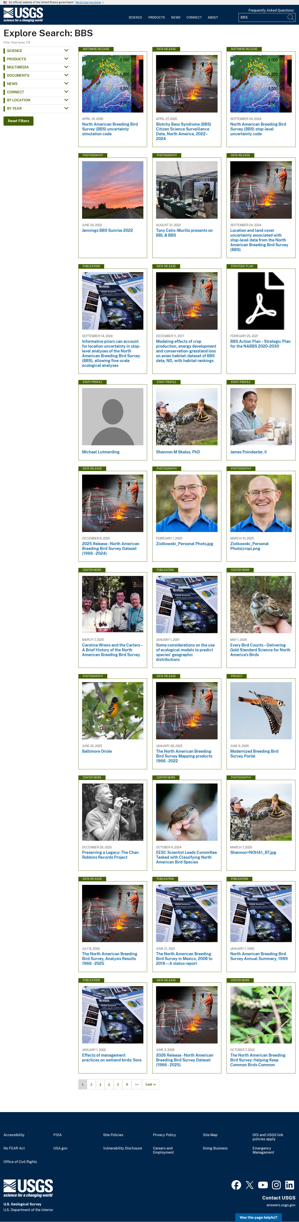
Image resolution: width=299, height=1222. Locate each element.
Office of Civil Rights (20, 1162)
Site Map (210, 1135)
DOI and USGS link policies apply (268, 1137)
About (213, 17)
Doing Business (215, 1148)
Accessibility (14, 1135)
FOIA (57, 1135)
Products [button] (16, 59)
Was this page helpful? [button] (259, 1217)
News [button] (12, 84)
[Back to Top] (283, 1206)
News (175, 17)
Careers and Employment (163, 1150)
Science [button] (14, 51)
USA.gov (60, 1148)
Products (156, 17)
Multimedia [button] (18, 67)
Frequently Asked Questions (271, 10)
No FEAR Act (14, 1148)
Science (135, 17)
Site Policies (113, 1135)
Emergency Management (263, 1150)
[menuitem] (135, 14)
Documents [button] (18, 75)
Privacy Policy (164, 1135)
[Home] (23, 21)
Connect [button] (15, 92)
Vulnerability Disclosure (122, 1148)
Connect (194, 17)
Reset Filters (18, 121)
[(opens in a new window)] (236, 1184)
